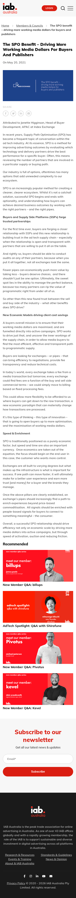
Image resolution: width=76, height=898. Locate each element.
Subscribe (38, 771)
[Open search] (63, 8)
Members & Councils (29, 25)
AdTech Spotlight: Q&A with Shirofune (32, 626)
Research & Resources (19, 855)
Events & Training (19, 859)
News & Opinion (56, 859)
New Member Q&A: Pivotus (23, 667)
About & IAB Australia (19, 863)
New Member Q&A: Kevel (22, 708)
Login (49, 8)
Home (5, 25)
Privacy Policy (16, 883)
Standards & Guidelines (56, 855)
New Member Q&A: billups (23, 585)
